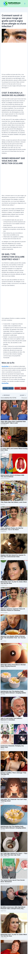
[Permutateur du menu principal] (24, 3)
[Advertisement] (14, 59)
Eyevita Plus (5, 366)
